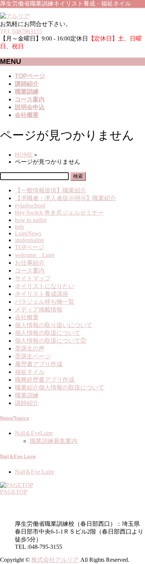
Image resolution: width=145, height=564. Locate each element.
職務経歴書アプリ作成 (44, 379)
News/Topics (14, 418)
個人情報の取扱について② (50, 341)
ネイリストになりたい (44, 286)
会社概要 (27, 317)
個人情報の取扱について (47, 333)
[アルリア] (15, 16)
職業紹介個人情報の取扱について (59, 387)
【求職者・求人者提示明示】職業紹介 (65, 198)
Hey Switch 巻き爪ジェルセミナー (59, 212)
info (19, 227)
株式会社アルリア (55, 560)
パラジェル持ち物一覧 (44, 302)
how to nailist (30, 220)
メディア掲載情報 (38, 309)
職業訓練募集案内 (53, 441)
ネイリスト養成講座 (41, 294)
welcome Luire (35, 255)
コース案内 (30, 270)
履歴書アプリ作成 (38, 364)
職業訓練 (27, 395)
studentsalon (29, 240)
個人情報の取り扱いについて (53, 325)
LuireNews (28, 233)
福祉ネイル (30, 372)
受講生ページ (33, 356)
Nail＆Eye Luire (18, 456)
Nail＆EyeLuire (34, 433)
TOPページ (29, 247)
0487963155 (27, 31)
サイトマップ (33, 278)
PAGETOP (13, 492)
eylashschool (30, 205)
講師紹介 (27, 403)
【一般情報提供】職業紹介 (50, 190)
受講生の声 (30, 348)
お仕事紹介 (30, 263)
